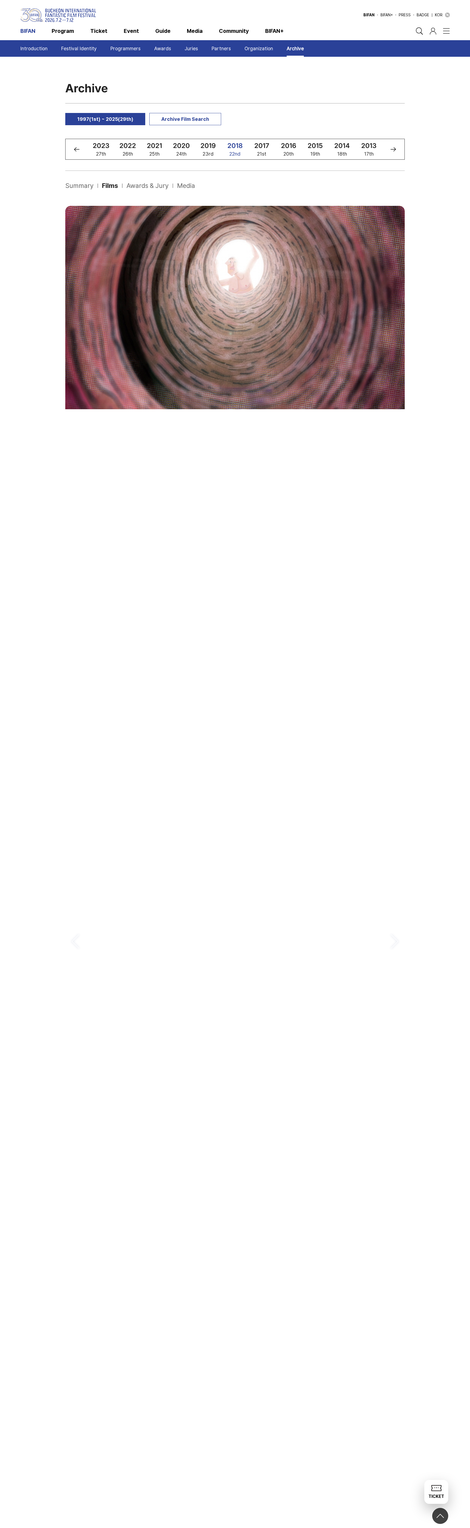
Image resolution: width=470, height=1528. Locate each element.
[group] (101, 149)
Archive (295, 48)
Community (234, 31)
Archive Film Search (185, 119)
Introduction (34, 48)
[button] (76, 149)
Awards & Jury (147, 186)
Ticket (98, 31)
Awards (162, 48)
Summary (79, 186)
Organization (259, 48)
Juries (191, 48)
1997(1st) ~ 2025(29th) (105, 119)
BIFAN (369, 15)
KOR (439, 15)
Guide (163, 31)
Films (110, 186)
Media (195, 31)
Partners (221, 48)
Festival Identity (79, 48)
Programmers (125, 48)
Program (63, 31)
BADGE (423, 15)
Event (131, 31)
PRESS (405, 15)
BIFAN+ (387, 15)
